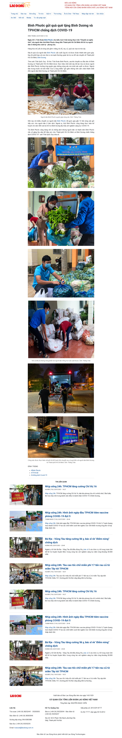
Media (29, 18)
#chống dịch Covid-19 (39, 475)
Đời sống (32, 14)
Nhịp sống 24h (50, 523)
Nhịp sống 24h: (50, 493)
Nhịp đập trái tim (88, 14)
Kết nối (21, 18)
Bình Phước (48, 40)
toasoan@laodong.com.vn (23, 728)
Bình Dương (41, 58)
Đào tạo (24, 14)
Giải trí (48, 14)
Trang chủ (14, 14)
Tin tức (41, 14)
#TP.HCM (34, 473)
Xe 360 (13, 18)
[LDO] (26, 495)
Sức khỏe (100, 14)
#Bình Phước (36, 470)
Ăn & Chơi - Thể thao (71, 14)
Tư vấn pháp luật (40, 18)
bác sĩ (86, 549)
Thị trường (57, 14)
